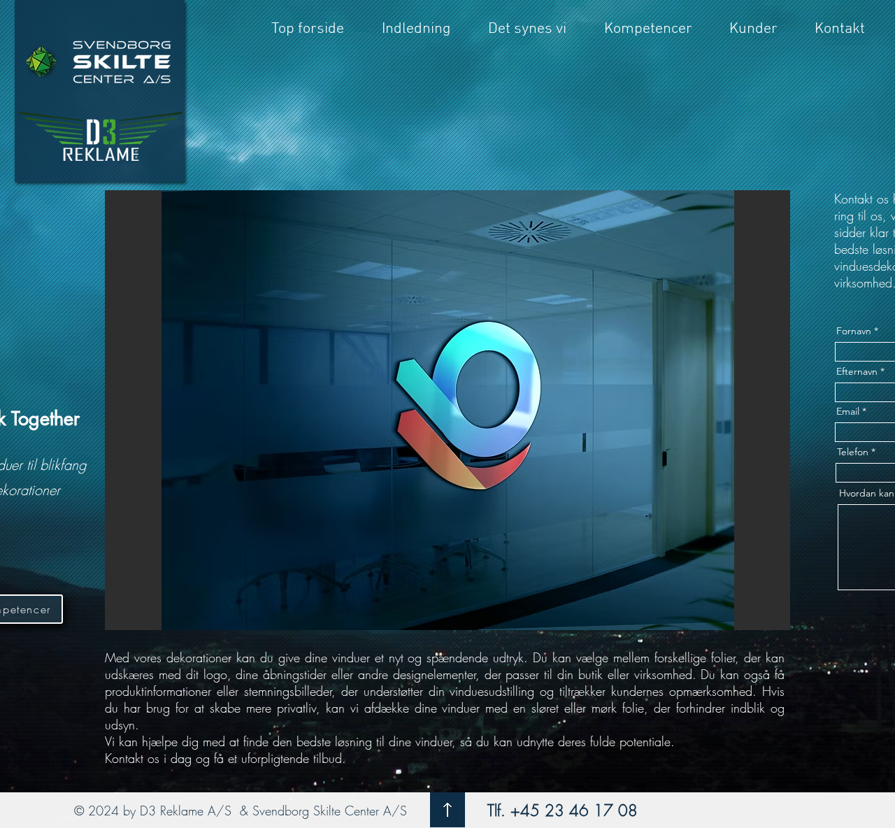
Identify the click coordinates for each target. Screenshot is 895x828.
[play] (756, 618)
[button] (447, 410)
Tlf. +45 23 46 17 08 (560, 810)
